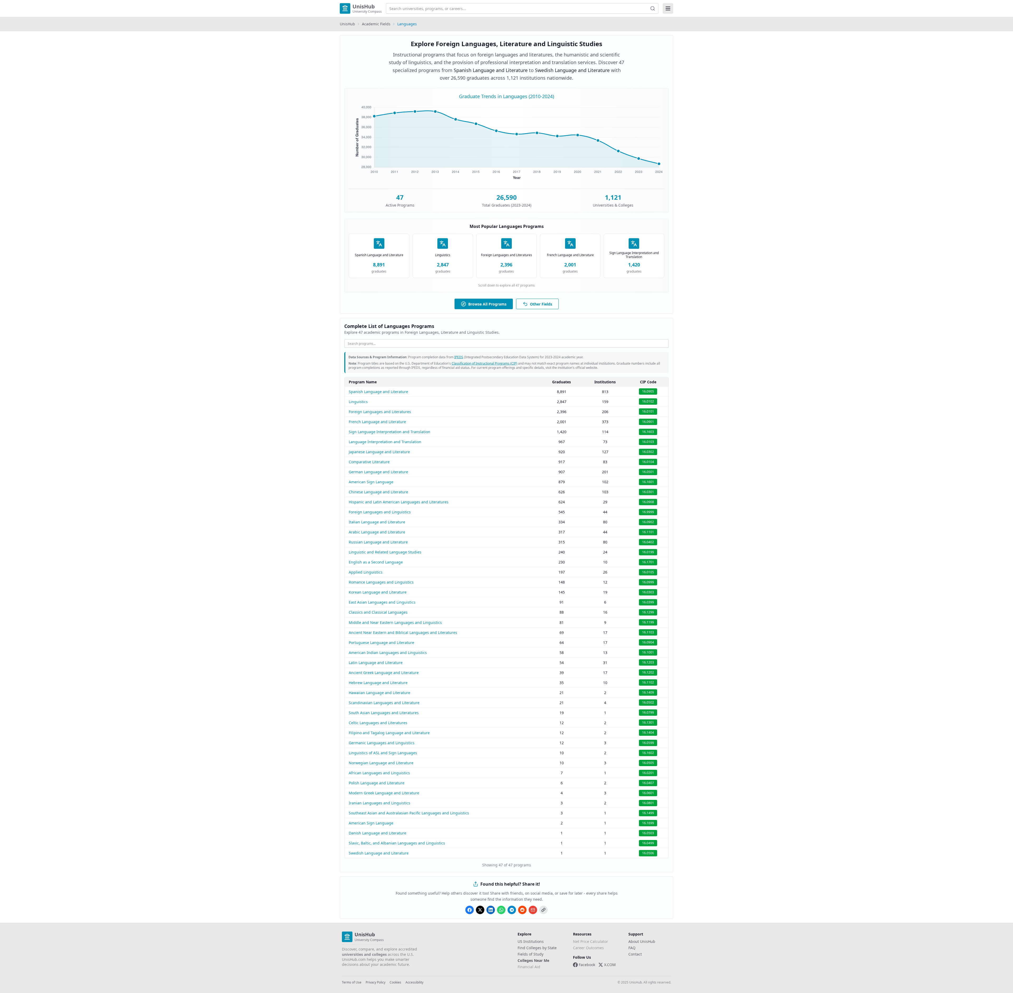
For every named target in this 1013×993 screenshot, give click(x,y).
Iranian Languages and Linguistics (379, 802)
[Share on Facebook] (469, 910)
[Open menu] (668, 8)
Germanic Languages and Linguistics (381, 742)
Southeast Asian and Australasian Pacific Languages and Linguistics (409, 812)
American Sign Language (371, 481)
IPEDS (458, 357)
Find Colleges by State (537, 947)
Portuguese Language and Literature (381, 642)
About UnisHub (641, 941)
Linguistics (358, 401)
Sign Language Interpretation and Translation (389, 431)
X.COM (610, 964)
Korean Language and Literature (378, 592)
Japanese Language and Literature (379, 451)
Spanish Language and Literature (378, 391)
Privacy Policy (375, 982)
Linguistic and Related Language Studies (385, 552)
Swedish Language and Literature (379, 853)
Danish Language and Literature (377, 833)
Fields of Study (530, 954)
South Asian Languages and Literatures (384, 712)
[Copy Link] (543, 910)
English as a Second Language (376, 562)
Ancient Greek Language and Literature (384, 672)
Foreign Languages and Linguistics (380, 511)
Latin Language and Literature (376, 662)
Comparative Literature (369, 461)
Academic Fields (376, 23)
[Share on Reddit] (522, 910)
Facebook (587, 964)
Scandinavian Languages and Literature (384, 702)
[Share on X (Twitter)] (480, 910)
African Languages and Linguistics (379, 772)
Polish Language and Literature (376, 782)
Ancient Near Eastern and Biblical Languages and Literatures (403, 632)
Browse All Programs (487, 304)
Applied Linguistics (366, 572)
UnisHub (347, 23)
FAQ (631, 947)
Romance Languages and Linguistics (381, 582)
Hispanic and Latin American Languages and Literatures (398, 501)
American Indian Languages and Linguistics (388, 652)
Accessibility (414, 982)
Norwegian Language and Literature (381, 762)
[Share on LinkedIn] (490, 910)
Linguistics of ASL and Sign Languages (383, 752)
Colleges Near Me (533, 960)
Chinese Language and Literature (378, 491)
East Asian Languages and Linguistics (382, 602)
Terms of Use (351, 982)
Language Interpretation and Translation (385, 441)
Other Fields (541, 304)
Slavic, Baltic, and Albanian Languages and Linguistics (397, 843)
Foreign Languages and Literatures (380, 411)
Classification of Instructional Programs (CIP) (484, 363)
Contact (635, 954)
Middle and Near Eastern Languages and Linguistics (395, 622)
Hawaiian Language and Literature (379, 692)
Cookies (395, 982)
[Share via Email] (533, 910)
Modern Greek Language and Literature (384, 792)
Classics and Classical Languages (378, 612)
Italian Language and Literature (377, 521)
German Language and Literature (378, 471)
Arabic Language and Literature (377, 531)
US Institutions (531, 941)
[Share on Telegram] (512, 910)
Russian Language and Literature (378, 542)
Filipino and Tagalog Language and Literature (389, 732)
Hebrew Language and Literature (378, 682)
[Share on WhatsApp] (501, 910)
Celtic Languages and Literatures (378, 722)
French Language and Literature (377, 421)
